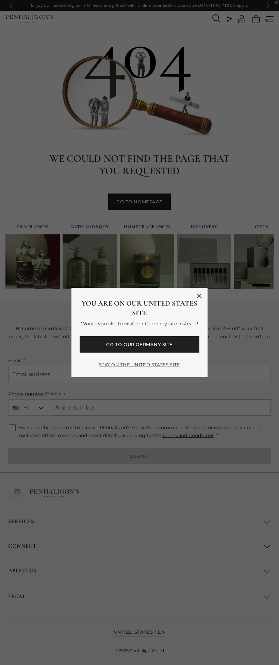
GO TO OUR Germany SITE (139, 344)
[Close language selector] (199, 296)
